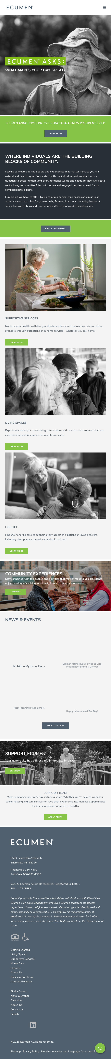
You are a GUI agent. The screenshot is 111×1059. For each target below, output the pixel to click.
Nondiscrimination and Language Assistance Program (72, 1051)
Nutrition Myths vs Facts (29, 666)
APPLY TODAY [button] (55, 817)
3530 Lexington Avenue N (26, 858)
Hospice (15, 968)
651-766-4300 (28, 869)
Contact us (17, 1009)
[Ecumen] (19, 7)
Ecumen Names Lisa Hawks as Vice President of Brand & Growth (82, 668)
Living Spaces (19, 954)
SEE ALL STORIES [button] (55, 725)
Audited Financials (22, 981)
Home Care (17, 963)
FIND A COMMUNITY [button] (55, 229)
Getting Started (20, 950)
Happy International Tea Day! (82, 714)
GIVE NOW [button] (15, 771)
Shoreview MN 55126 (24, 862)
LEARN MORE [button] (55, 133)
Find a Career (18, 991)
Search (15, 1014)
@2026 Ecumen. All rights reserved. (32, 1041)
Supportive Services (23, 959)
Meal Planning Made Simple (29, 710)
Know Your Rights (57, 921)
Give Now (16, 1000)
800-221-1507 (32, 874)
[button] (104, 7)
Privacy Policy (31, 1051)
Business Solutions (22, 977)
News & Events (20, 996)
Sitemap (16, 1051)
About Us (16, 972)
